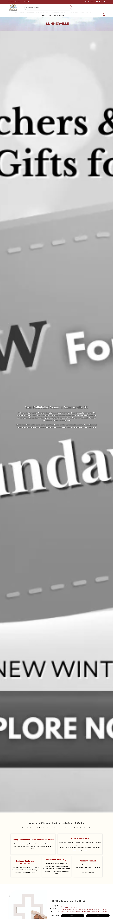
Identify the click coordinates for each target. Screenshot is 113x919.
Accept (72, 916)
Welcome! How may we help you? (18, 2)
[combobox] (48, 7)
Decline (97, 916)
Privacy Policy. (104, 911)
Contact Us (91, 2)
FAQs (85, 2)
